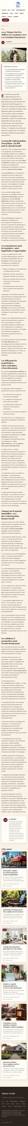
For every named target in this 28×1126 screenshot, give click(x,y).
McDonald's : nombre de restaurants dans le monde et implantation (10, 872)
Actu (9, 10)
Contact (5, 20)
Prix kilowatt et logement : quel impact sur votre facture (12, 948)
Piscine (4, 16)
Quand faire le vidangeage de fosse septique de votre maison (13, 911)
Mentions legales (18, 1106)
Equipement (5, 13)
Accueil (4, 10)
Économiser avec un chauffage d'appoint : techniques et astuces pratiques (13, 1025)
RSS (24, 1106)
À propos (16, 16)
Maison (22, 13)
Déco (13, 10)
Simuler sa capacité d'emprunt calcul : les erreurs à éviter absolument (12, 986)
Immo (11, 13)
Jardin (16, 13)
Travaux (9, 16)
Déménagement (20, 10)
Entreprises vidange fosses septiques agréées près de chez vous (11, 1064)
